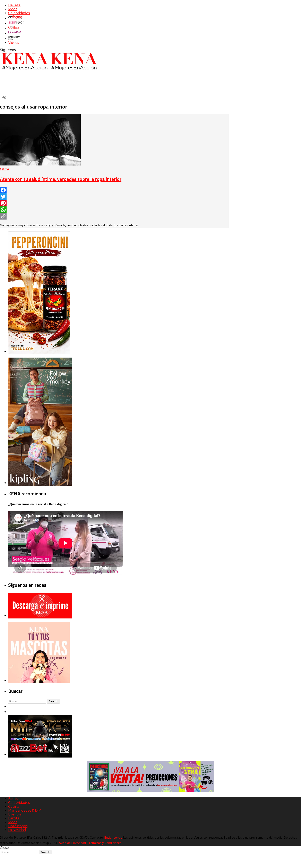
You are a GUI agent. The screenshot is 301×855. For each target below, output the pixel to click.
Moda (12, 9)
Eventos (15, 814)
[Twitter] (114, 196)
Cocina (13, 807)
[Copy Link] (114, 216)
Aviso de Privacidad (72, 843)
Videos (13, 43)
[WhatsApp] (114, 209)
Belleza (14, 5)
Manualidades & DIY (24, 810)
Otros (4, 169)
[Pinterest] (114, 203)
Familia (13, 818)
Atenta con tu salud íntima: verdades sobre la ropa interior (60, 179)
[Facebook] (114, 190)
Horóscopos (17, 826)
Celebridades (19, 13)
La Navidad (17, 830)
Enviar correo (113, 837)
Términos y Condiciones (105, 843)
